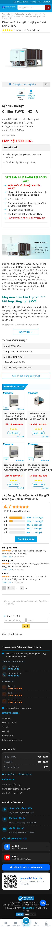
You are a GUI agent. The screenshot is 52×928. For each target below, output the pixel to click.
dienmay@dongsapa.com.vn (19, 708)
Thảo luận (7, 556)
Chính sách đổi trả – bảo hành (16, 788)
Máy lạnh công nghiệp (22, 14)
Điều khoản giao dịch (12, 740)
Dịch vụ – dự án (9, 722)
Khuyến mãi (7, 735)
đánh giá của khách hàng (17, 511)
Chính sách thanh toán (12, 793)
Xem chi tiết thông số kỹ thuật (26, 375)
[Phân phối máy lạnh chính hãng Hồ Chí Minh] (8, 7)
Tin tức (5, 727)
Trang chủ (6, 14)
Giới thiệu (6, 718)
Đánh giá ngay (26, 539)
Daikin (22, 362)
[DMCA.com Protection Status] (26, 915)
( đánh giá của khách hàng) (27, 30)
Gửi (26, 626)
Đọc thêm (24, 332)
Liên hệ (5, 731)
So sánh (20, 436)
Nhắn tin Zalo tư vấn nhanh (27, 867)
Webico (26, 910)
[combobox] (34, 7)
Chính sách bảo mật (11, 784)
